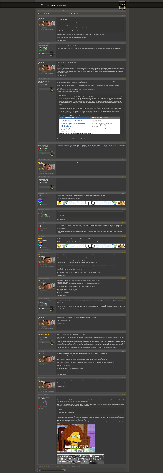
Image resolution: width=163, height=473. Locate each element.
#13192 (123, 351)
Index (58, 13)
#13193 (123, 377)
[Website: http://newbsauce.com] (46, 215)
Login (69, 10)
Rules (57, 10)
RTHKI (40, 195)
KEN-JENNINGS (43, 46)
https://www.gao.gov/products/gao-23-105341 (67, 91)
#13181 (123, 159)
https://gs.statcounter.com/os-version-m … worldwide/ (69, 269)
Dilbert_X (41, 18)
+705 (39, 216)
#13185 (123, 222)
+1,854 (39, 29)
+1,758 (39, 205)
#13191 (123, 331)
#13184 (123, 209)
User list (52, 10)
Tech (69, 13)
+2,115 (39, 85)
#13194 (123, 394)
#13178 (123, 59)
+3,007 (39, 50)
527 (46, 13)
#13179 (123, 78)
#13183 (123, 193)
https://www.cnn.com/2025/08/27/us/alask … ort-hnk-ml (69, 45)
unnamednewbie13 (44, 81)
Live (43, 10)
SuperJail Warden (43, 397)
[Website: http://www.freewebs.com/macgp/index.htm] (46, 49)
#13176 (123, 15)
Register (65, 10)
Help (61, 10)
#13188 (123, 278)
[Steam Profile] (40, 49)
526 (44, 13)
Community (63, 13)
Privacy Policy (112, 469)
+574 (39, 230)
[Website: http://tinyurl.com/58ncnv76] (46, 84)
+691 (39, 408)
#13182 (123, 176)
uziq (39, 225)
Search (47, 10)
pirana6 (40, 212)
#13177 (123, 43)
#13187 (123, 252)
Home (39, 10)
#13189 (123, 298)
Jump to (40, 469)
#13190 (123, 314)
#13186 (123, 236)
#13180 (123, 142)
